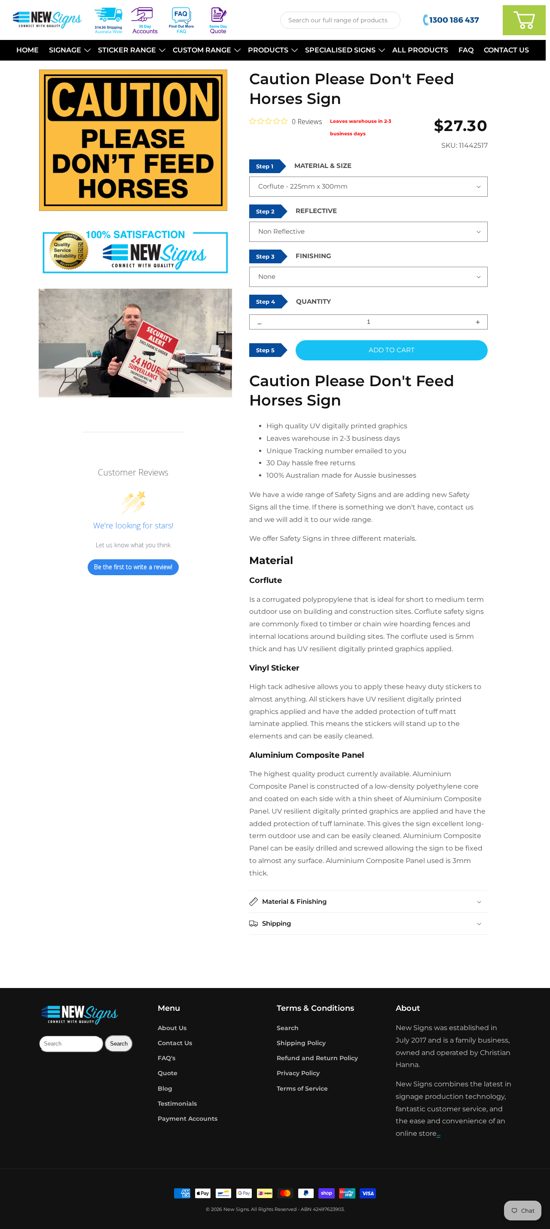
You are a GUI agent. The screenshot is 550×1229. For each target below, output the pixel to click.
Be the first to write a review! (133, 567)
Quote (167, 1073)
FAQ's (166, 1058)
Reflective (316, 211)
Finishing (313, 256)
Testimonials (177, 1103)
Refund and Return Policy (317, 1058)
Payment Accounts (187, 1118)
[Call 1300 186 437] (451, 20)
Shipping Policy (301, 1043)
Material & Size (322, 166)
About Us (172, 1028)
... (438, 1133)
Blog (165, 1088)
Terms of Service (302, 1088)
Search (288, 1028)
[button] (68, 50)
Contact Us (175, 1043)
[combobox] (340, 20)
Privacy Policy (298, 1073)
